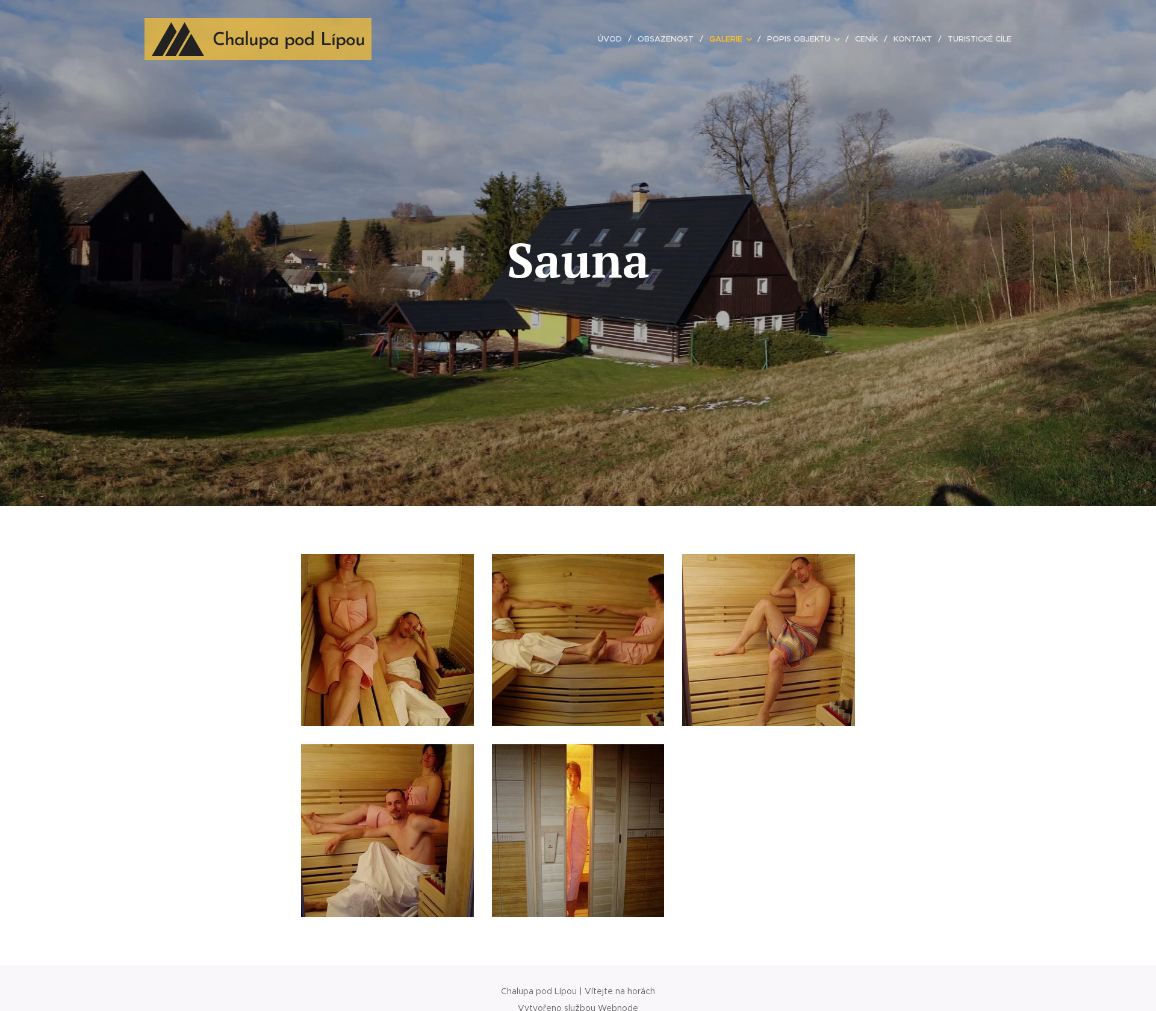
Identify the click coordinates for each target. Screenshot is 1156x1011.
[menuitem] (613, 39)
